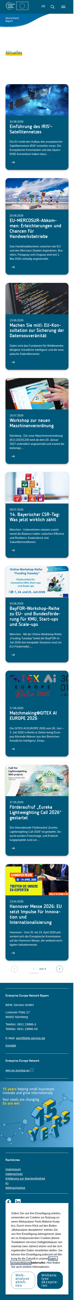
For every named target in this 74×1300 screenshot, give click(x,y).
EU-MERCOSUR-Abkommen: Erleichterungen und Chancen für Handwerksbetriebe (35, 228)
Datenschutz (14, 1174)
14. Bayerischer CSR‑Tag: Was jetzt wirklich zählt (35, 517)
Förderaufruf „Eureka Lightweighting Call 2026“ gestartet (36, 812)
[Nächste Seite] (59, 969)
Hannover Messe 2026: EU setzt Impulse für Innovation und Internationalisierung (36, 914)
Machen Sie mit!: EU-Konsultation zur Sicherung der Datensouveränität (37, 330)
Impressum (13, 1169)
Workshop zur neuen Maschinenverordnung (32, 423)
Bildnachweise (15, 1188)
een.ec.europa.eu (18, 1070)
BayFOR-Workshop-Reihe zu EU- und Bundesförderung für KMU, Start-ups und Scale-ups (35, 616)
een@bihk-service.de (30, 1038)
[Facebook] (8, 1202)
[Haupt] (63, 7)
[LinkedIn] (18, 1202)
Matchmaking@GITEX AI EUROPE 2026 (33, 715)
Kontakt (11, 1045)
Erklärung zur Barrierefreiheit (25, 1178)
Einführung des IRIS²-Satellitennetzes (31, 129)
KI (7, 1183)
